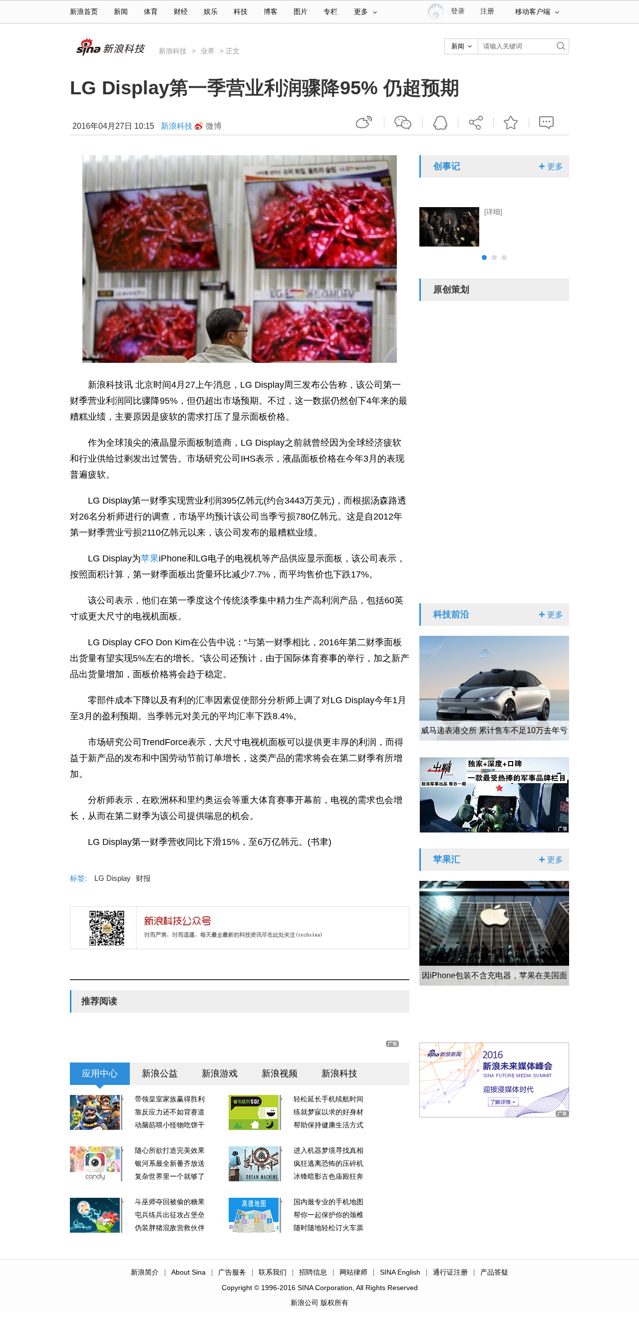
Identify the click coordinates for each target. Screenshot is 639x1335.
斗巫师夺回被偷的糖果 (170, 1202)
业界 (208, 51)
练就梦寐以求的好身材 (328, 1112)
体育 (151, 11)
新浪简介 (145, 1272)
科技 (241, 11)
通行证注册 (450, 1272)
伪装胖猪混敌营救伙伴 (170, 1228)
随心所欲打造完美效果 (170, 1150)
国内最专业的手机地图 (328, 1202)
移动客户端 (532, 11)
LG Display (112, 878)
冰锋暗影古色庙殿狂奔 (328, 1176)
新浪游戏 (220, 1073)
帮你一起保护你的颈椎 (328, 1215)
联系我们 (273, 1272)
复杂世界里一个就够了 (170, 1176)
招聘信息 (313, 1272)
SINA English (400, 1272)
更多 (361, 11)
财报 (143, 878)
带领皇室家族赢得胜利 (170, 1099)
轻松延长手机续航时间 (328, 1099)
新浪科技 (173, 51)
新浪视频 (280, 1073)
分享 (475, 122)
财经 (181, 11)
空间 (440, 122)
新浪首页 (84, 11)
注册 (487, 11)
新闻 (121, 11)
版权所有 (334, 1303)
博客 (271, 11)
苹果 (150, 558)
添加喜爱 (511, 122)
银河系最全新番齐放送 (170, 1163)
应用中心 (100, 1073)
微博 (214, 126)
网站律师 (353, 1272)
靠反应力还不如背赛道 (170, 1112)
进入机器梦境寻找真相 (328, 1150)
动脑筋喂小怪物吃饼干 (170, 1125)
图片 (301, 11)
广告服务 (232, 1272)
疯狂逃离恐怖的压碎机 (328, 1163)
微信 (403, 122)
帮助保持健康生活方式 (328, 1125)
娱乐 (211, 11)
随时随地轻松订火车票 (328, 1228)
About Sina (188, 1272)
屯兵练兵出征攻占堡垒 (170, 1215)
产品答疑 (494, 1272)
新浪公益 (160, 1073)
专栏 (330, 11)
